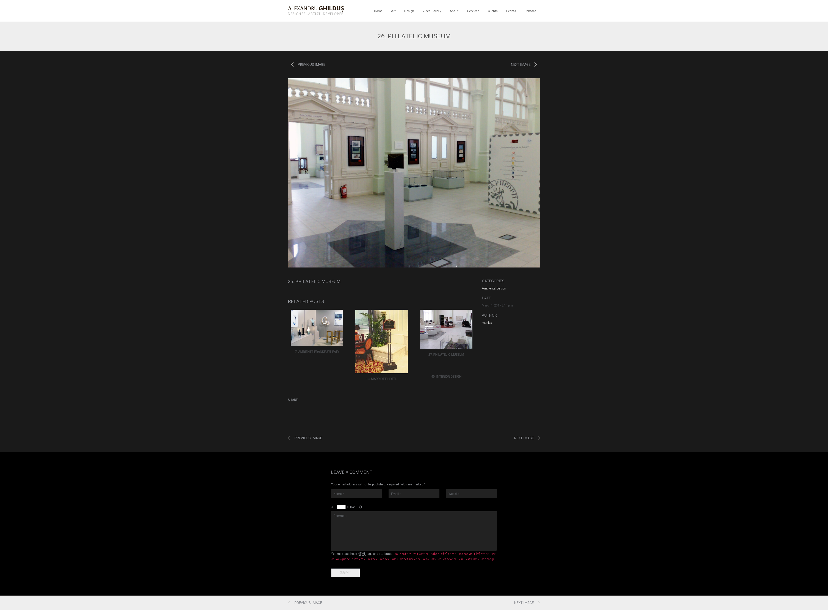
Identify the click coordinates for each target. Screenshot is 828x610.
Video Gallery (432, 11)
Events (511, 11)
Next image (520, 65)
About (454, 11)
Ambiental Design (494, 288)
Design (409, 11)
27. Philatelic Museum (446, 355)
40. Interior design (446, 377)
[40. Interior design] (446, 368)
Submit (345, 572)
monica (487, 322)
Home (378, 11)
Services (473, 11)
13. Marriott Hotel (381, 379)
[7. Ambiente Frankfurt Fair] (317, 328)
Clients (493, 11)
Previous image (311, 65)
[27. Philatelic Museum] (446, 329)
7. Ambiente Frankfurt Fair (317, 352)
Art (393, 11)
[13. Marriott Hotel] (381, 342)
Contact (530, 11)
